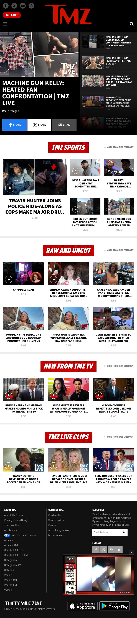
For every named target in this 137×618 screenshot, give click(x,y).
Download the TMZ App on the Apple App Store (82, 606)
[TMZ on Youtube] (23, 6)
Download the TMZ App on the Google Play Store (114, 606)
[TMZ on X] (14, 6)
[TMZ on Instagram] (31, 6)
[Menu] (5, 24)
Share (17, 124)
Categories (10, 560)
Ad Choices (10, 530)
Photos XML (11, 585)
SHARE (42, 124)
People (8, 575)
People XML (10, 580)
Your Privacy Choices (23, 535)
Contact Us (54, 515)
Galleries (9, 570)
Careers (52, 525)
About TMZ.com (13, 515)
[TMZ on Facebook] (6, 6)
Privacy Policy (100, 524)
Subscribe (124, 532)
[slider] (98, 594)
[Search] (132, 24)
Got (11, 15)
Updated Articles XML (16, 555)
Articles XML (11, 545)
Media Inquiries (56, 535)
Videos (8, 590)
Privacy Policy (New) (15, 520)
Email (66, 124)
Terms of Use (12, 525)
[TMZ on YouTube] (111, 549)
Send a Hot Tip (56, 520)
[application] (39, 54)
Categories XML (13, 565)
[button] (131, 552)
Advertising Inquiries (60, 530)
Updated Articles (13, 550)
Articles (8, 540)
